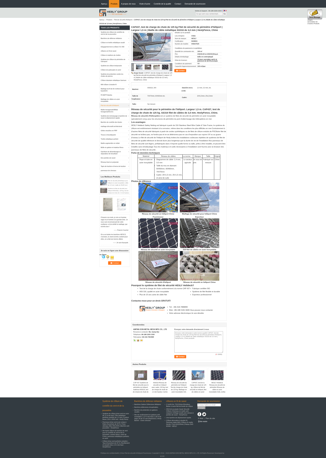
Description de (313, 22)
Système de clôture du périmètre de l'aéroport (113, 60)
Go (224, 14)
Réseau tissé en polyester (110, 162)
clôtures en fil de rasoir (108, 51)
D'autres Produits (313, 23)
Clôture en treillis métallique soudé (113, 43)
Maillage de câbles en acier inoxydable (110, 100)
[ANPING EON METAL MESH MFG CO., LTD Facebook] (199, 414)
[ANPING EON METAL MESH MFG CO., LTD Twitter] (204, 414)
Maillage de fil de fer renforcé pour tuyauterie (112, 90)
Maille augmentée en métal (110, 143)
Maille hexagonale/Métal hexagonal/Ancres (109, 111)
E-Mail (200, 418)
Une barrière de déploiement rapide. (178, 418)
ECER (162, 456)
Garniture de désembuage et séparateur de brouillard (111, 153)
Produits (114, 4)
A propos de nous (128, 4)
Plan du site (210, 418)
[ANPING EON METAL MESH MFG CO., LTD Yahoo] (138, 340)
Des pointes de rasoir (108, 158)
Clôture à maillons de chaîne (111, 55)
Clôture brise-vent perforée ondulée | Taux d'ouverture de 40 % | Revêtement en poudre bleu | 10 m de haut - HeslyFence (116, 444)
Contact (178, 4)
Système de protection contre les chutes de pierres (112, 75)
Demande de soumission (195, 4)
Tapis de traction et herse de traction (113, 166)
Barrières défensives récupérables (146, 407)
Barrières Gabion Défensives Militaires (147, 404)
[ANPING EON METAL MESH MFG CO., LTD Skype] (134, 340)
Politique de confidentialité (110, 453)
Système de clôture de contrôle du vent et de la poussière (112, 33)
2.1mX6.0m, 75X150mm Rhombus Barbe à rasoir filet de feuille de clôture (179, 405)
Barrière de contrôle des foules (111, 122)
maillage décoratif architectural (111, 126)
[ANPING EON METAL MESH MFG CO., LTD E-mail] (141, 340)
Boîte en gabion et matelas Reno (112, 147)
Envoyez (201, 408)
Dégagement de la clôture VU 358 (112, 47)
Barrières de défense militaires (111, 38)
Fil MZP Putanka (106, 95)
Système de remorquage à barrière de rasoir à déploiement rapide (114, 117)
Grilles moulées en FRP (109, 131)
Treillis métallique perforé (109, 139)
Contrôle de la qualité (162, 4)
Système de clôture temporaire (111, 66)
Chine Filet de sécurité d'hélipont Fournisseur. (136, 453)
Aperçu (104, 4)
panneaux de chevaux (108, 170)
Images (310, 20)
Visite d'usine (144, 4)
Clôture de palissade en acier (111, 70)
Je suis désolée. (197, 313)
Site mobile (203, 421)
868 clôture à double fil (109, 84)
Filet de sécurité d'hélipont (123, 20)
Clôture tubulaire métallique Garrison (113, 80)
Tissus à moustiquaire (108, 135)
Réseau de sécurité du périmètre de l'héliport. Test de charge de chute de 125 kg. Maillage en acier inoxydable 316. (179, 387)
